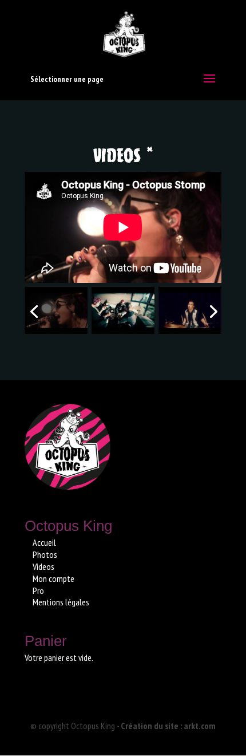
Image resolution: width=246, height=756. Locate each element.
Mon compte (53, 578)
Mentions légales (61, 602)
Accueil (44, 542)
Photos (45, 554)
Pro (38, 590)
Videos (43, 566)
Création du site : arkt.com (168, 725)
